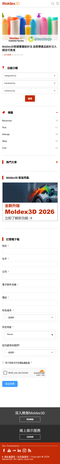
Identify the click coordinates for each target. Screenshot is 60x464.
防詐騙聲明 (23, 457)
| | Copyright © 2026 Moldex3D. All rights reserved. (26, 458)
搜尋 (30, 98)
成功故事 (8, 55)
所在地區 (7, 327)
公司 (4, 271)
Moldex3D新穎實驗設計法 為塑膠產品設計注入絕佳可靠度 (29, 48)
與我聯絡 (30, 419)
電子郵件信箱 (9, 284)
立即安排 (30, 437)
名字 (4, 258)
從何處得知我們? (11, 345)
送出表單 (10, 384)
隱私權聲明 (9, 457)
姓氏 (4, 246)
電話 (4, 297)
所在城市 (7, 310)
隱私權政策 (25, 363)
